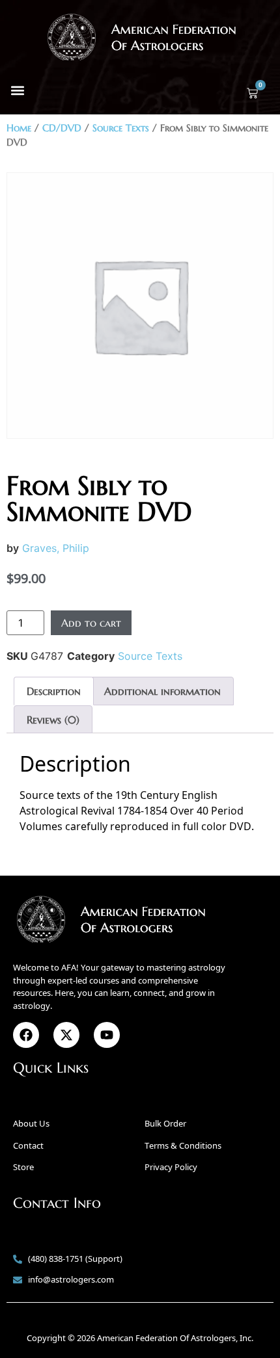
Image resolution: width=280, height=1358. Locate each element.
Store (23, 1167)
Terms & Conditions (183, 1145)
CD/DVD (61, 128)
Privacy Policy (171, 1167)
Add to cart (91, 622)
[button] (17, 90)
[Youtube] (107, 1035)
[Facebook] (26, 1035)
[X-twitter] (66, 1035)
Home (19, 128)
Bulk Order (165, 1123)
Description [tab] (54, 691)
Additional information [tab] (162, 691)
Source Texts (120, 128)
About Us (31, 1123)
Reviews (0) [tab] (53, 719)
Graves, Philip (55, 548)
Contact (28, 1145)
